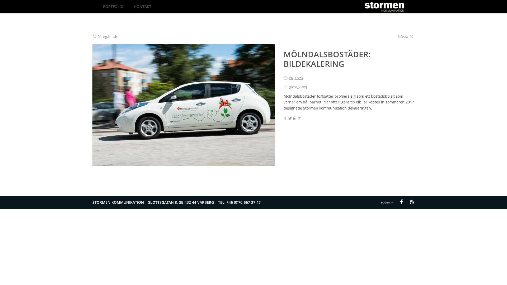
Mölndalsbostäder (300, 96)
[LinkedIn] (295, 118)
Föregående (107, 36)
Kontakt (142, 6)
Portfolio (113, 6)
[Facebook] (285, 118)
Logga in (387, 202)
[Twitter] (290, 118)
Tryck (299, 77)
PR (291, 77)
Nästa (403, 36)
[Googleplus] (299, 118)
